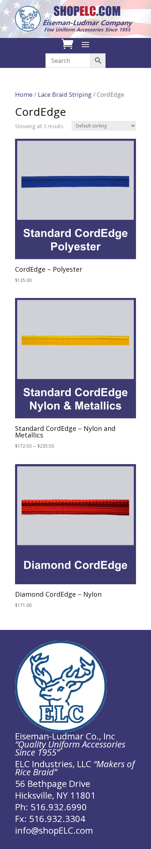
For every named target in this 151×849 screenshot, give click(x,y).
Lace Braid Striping (65, 94)
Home (24, 94)
